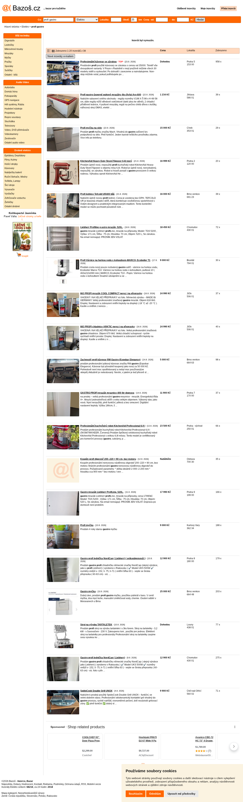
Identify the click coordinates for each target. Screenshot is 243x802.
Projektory (10, 113)
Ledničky (9, 45)
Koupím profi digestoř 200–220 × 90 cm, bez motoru (108, 459)
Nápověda (7, 784)
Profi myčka (86, 525)
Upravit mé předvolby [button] (181, 793)
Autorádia (10, 87)
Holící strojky (11, 164)
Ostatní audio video (14, 142)
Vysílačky (9, 193)
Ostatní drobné (12, 206)
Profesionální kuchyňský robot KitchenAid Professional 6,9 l (112, 426)
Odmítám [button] (155, 793)
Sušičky (9, 70)
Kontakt (38, 784)
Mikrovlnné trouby (14, 49)
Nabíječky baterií (13, 172)
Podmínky (59, 784)
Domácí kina (11, 91)
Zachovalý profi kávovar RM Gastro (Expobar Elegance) (110, 359)
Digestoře (10, 40)
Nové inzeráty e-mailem (60, 56)
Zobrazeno (221, 50)
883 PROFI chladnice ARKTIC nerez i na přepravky (107, 326)
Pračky (8, 62)
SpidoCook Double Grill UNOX (96, 691)
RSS (83, 784)
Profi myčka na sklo (91, 128)
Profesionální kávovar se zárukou (98, 61)
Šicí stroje (10, 185)
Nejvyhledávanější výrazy (31, 793)
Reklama (47, 784)
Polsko (42, 796)
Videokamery (11, 134)
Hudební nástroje (13, 108)
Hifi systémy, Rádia (14, 104)
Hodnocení (27, 784)
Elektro (25, 26)
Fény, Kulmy (11, 159)
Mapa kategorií (9, 793)
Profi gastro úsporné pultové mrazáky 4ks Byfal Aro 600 (110, 94)
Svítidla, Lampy (12, 181)
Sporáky (9, 66)
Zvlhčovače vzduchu (15, 198)
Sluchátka (10, 121)
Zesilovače (10, 138)
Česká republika (17, 796)
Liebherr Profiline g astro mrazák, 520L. (101, 227)
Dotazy (17, 784)
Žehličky (9, 202)
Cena (163, 50)
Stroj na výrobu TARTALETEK (96, 624)
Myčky (8, 57)
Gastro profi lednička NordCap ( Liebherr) (102, 657)
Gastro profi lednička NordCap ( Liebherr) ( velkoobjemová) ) (112, 558)
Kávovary (9, 168)
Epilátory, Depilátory (15, 155)
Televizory (10, 125)
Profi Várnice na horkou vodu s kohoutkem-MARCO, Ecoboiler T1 (115, 260)
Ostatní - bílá (11, 74)
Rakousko (52, 796)
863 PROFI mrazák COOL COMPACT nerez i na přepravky (111, 293)
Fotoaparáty (11, 96)
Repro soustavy (13, 117)
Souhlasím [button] (135, 793)
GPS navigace (12, 100)
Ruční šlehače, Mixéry (16, 176)
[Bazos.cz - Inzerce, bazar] (21, 10)
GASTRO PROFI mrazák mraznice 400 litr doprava (107, 393)
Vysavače (10, 189)
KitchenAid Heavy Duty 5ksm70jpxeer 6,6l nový (106, 161)
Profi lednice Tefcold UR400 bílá (97, 194)
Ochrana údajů (72, 784)
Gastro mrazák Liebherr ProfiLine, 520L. (101, 492)
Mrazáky (9, 53)
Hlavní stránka (11, 26)
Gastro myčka (88, 591)
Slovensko (32, 796)
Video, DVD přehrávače (17, 130)
